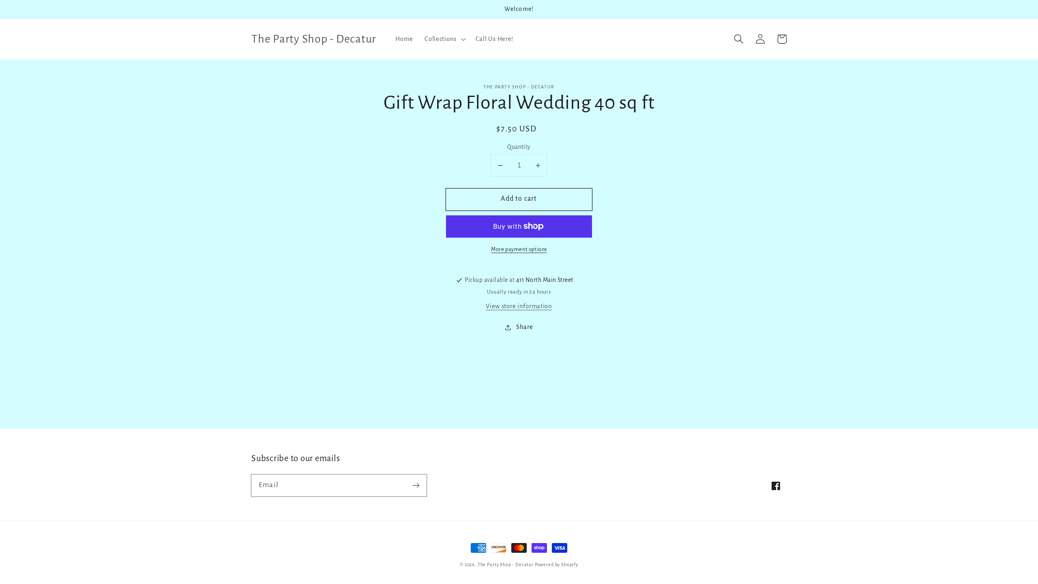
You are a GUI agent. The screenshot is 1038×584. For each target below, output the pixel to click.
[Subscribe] (416, 485)
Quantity (519, 147)
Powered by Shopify (556, 564)
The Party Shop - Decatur (506, 564)
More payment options (519, 249)
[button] (444, 39)
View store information (519, 306)
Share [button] (524, 327)
